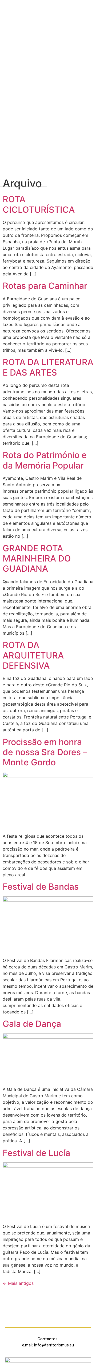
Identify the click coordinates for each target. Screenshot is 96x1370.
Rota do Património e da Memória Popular (45, 460)
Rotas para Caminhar (45, 285)
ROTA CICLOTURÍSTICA (39, 204)
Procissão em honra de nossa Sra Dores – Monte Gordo (45, 752)
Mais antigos (18, 1283)
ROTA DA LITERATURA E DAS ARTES (48, 367)
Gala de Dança (32, 1024)
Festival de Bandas (41, 886)
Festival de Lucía (36, 1153)
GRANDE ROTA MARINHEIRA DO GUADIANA (37, 558)
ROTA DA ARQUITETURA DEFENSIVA (33, 655)
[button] (74, 88)
